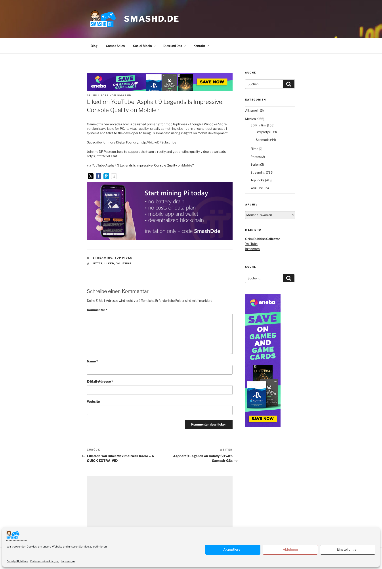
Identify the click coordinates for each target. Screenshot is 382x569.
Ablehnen (290, 550)
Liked (109, 263)
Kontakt (199, 46)
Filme (254, 149)
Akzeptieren (233, 550)
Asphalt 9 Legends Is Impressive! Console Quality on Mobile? (149, 165)
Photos (255, 157)
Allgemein (252, 110)
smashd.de (152, 19)
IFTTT (98, 263)
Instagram (252, 249)
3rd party (262, 132)
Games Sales (115, 46)
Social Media (142, 46)
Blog (94, 46)
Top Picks (123, 257)
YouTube (124, 263)
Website (93, 402)
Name (92, 361)
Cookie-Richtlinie (17, 561)
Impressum (68, 561)
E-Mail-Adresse (100, 381)
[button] (91, 176)
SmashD (124, 95)
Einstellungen (348, 550)
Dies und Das (172, 46)
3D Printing (258, 125)
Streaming (103, 257)
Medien (250, 119)
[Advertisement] (160, 507)
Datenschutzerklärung (44, 561)
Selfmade (262, 139)
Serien (255, 164)
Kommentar (97, 310)
